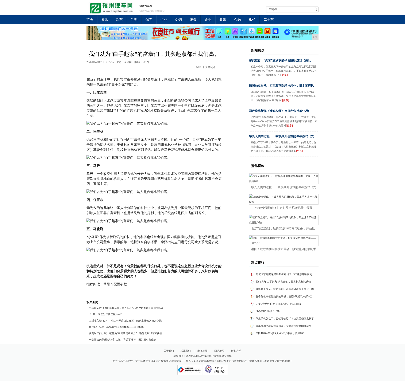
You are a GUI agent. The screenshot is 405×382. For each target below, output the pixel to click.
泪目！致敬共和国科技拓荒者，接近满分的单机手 (283, 249)
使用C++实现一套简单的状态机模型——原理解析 (116, 327)
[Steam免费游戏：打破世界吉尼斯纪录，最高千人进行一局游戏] (283, 201)
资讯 (104, 19)
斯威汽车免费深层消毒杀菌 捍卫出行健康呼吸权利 (284, 274)
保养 (149, 19)
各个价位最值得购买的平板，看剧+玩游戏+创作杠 (284, 296)
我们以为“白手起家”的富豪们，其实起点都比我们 (283, 281)
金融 (237, 19)
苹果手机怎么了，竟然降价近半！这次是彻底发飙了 (285, 318)
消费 (193, 19)
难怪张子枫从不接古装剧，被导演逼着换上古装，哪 (285, 289)
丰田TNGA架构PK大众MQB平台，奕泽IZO (280, 333)
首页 (89, 19)
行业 (163, 19)
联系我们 (186, 350)
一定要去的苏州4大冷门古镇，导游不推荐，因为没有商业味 (122, 339)
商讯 (222, 19)
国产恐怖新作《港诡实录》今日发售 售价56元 (279, 111)
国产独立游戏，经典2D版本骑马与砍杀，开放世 (283, 228)
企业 (208, 19)
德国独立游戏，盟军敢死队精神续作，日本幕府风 (281, 85)
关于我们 (169, 350)
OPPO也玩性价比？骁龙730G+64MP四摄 (278, 303)
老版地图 (202, 350)
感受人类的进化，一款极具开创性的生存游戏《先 (281, 136)
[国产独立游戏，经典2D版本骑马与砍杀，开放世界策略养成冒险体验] (283, 222)
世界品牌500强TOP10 (267, 311)
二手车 (269, 19)
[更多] (284, 75)
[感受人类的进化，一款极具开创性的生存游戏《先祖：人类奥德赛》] (283, 181)
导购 (134, 19)
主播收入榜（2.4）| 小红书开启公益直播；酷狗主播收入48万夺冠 (125, 320)
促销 (178, 19)
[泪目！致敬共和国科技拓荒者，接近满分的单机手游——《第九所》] (283, 243)
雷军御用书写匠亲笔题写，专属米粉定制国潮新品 (283, 325)
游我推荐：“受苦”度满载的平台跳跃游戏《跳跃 (280, 60)
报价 (252, 19)
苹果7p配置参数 (115, 284)
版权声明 (236, 350)
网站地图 (219, 350)
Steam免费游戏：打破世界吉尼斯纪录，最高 (283, 207)
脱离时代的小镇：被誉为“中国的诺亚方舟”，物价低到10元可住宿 (125, 333)
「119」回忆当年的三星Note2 (105, 314)
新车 (119, 19)
